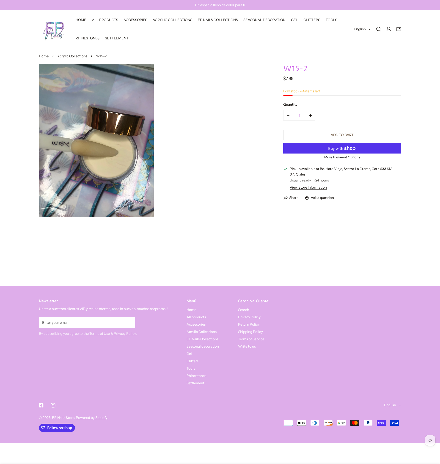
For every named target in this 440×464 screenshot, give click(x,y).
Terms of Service (251, 339)
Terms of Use (99, 333)
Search (243, 310)
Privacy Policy (249, 317)
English (360, 29)
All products (196, 317)
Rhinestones (196, 375)
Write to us (247, 346)
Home (44, 56)
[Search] (379, 29)
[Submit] (129, 322)
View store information (308, 187)
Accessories (196, 324)
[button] (399, 29)
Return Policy (249, 324)
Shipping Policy (250, 331)
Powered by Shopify (91, 417)
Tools (191, 368)
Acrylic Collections (72, 56)
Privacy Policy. (125, 333)
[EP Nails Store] (54, 29)
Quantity (290, 104)
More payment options (342, 157)
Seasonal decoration (203, 346)
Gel (189, 353)
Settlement (195, 383)
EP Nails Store (63, 417)
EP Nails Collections (202, 339)
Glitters (192, 361)
